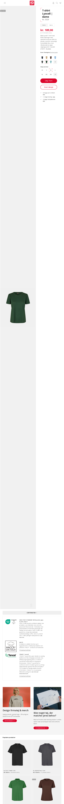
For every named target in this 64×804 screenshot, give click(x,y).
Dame (44, 25)
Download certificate (25, 650)
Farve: (48, 52)
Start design (48, 87)
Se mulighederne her (40, 728)
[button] (55, 62)
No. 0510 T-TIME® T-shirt (9, 770)
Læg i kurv (49, 81)
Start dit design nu (9, 720)
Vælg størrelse (44, 67)
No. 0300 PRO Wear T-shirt (39, 770)
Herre (51, 25)
